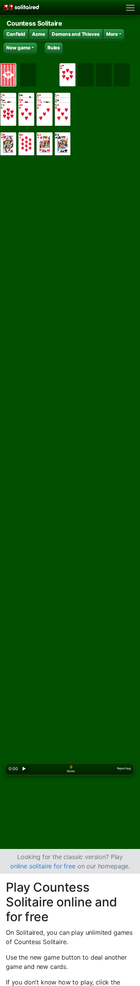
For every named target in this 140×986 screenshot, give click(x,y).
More (112, 34)
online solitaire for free (42, 866)
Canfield (15, 34)
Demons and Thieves (75, 34)
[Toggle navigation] (130, 8)
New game (18, 47)
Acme (38, 34)
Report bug (124, 768)
